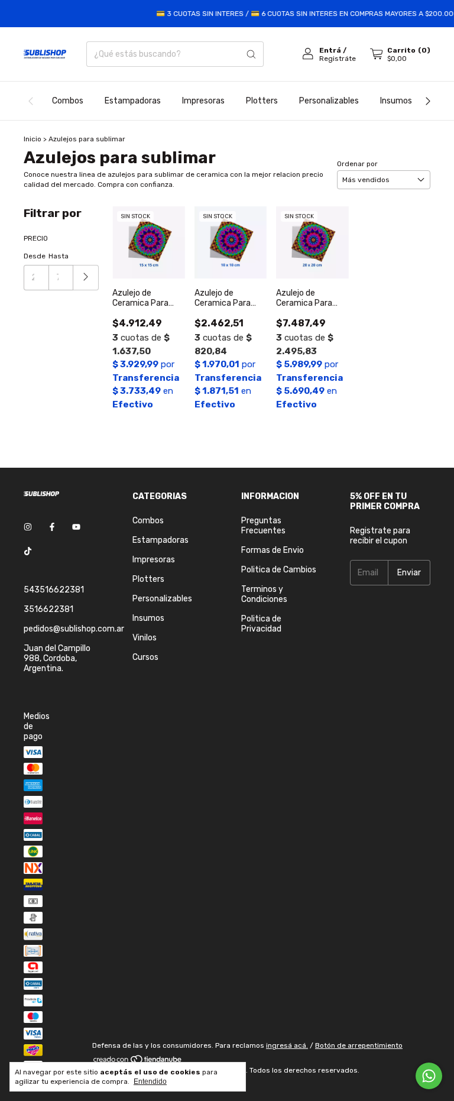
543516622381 (54, 590)
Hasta (58, 256)
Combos (67, 101)
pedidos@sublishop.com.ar (74, 629)
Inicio (32, 139)
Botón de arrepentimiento (359, 1045)
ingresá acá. (287, 1045)
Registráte (337, 58)
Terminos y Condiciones (264, 594)
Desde (35, 256)
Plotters (262, 101)
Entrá (330, 50)
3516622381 (48, 609)
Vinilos (144, 638)
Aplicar (86, 277)
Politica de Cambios (278, 570)
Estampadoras (133, 101)
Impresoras (203, 101)
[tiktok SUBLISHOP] (28, 551)
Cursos (145, 657)
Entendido (150, 1081)
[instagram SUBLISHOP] (28, 527)
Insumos (396, 101)
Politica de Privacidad (261, 624)
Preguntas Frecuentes (263, 526)
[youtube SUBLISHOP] (76, 527)
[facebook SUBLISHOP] (52, 527)
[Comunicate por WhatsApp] (429, 1076)
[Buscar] (251, 54)
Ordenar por (357, 164)
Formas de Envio (272, 550)
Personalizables (329, 101)
